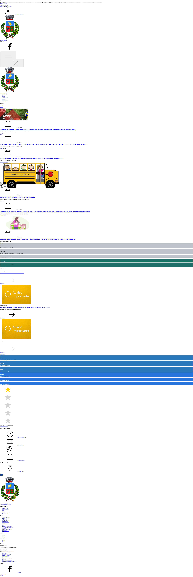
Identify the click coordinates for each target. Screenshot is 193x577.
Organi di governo (5, 508)
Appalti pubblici (5, 521)
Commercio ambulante (4, 162)
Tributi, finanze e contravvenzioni (7, 527)
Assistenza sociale (5, 100)
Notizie (3, 535)
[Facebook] (2, 105)
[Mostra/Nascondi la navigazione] (8, 55)
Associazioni (2, 133)
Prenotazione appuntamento (6, 554)
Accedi (1, 107)
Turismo (3, 523)
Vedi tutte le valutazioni (4, 426)
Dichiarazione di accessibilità (7, 560)
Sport (1, 134)
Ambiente (4, 528)
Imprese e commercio (5, 520)
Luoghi (3, 540)
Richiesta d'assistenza (5, 556)
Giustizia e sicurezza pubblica (7, 526)
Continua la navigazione (4, 5)
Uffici (3, 510)
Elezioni (3, 99)
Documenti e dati (5, 513)
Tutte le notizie (2, 354)
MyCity (2, 575)
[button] (5, 94)
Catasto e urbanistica (5, 522)
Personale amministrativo (6, 512)
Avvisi (3, 536)
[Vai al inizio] (0, 473)
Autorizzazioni (4, 530)
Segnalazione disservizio (6, 555)
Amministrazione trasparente (6, 557)
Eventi (3, 541)
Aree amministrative (5, 509)
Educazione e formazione (6, 525)
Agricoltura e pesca (5, 531)
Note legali (4, 559)
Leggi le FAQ (4, 553)
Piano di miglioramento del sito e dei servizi (9, 561)
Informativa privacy (5, 558)
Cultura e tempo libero (5, 518)
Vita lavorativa (4, 519)
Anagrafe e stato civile (5, 517)
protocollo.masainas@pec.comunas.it (8, 551)
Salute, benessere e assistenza (7, 529)
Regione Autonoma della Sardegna (5, 6)
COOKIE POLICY (3, 3)
